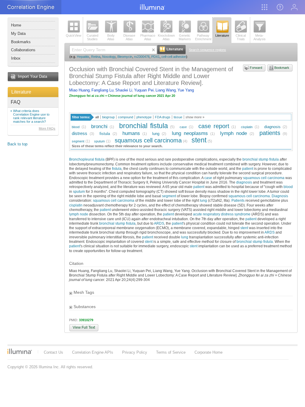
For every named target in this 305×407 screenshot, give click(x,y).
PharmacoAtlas (147, 37)
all (97, 117)
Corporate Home (208, 352)
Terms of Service (171, 352)
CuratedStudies (92, 37)
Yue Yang (186, 90)
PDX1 (155, 56)
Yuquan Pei (144, 90)
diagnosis (272, 127)
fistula (104, 133)
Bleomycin (124, 56)
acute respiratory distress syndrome (221, 214)
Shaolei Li (123, 90)
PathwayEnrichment (203, 37)
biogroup (108, 117)
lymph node (233, 133)
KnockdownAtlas (166, 37)
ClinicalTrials (241, 37)
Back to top (17, 144)
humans (131, 133)
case (183, 127)
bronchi (99, 126)
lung (155, 133)
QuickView (73, 35)
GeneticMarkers (185, 37)
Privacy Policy (134, 352)
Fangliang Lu (102, 90)
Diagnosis (280, 196)
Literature (21, 91)
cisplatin (247, 127)
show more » (195, 117)
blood (76, 127)
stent (199, 140)
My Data (18, 33)
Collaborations (23, 50)
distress (79, 133)
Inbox (16, 58)
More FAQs (47, 128)
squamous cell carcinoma (148, 140)
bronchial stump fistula (260, 159)
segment (78, 141)
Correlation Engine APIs (92, 352)
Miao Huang (79, 90)
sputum (99, 141)
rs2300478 (142, 56)
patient (247, 168)
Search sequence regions (207, 50)
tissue (178, 117)
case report (213, 125)
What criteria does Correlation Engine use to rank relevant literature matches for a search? (31, 116)
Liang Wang (165, 90)
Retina (95, 56)
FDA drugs (162, 117)
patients (269, 132)
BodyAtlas (111, 37)
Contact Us (53, 352)
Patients (238, 200)
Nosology (109, 56)
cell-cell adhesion (173, 56)
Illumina (19, 351)
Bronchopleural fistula (87, 159)
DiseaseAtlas (129, 37)
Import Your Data (32, 76)
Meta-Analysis (259, 37)
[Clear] (153, 49)
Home (16, 25)
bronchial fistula (143, 126)
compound (125, 117)
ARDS (159, 223)
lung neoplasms (190, 133)
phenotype (144, 117)
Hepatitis (83, 56)
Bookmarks (21, 42)
